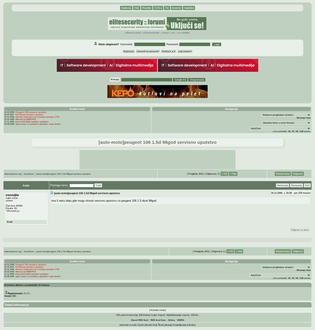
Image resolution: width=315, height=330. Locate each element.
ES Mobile (184, 32)
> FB (224, 173)
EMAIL (165, 32)
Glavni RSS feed (139, 320)
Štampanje (296, 185)
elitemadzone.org (12, 174)
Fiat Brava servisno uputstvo (29, 114)
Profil (9, 222)
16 (289, 131)
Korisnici (176, 8)
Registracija (128, 51)
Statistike (189, 8)
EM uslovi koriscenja (127, 315)
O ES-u (158, 8)
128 (301, 131)
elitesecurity (133, 32)
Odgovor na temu (300, 230)
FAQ (136, 8)
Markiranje (282, 185)
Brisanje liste (304, 118)
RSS (173, 32)
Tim (167, 8)
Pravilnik (146, 8)
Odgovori (298, 173)
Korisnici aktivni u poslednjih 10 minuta (26, 285)
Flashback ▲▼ (169, 51)
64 (297, 131)
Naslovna (126, 8)
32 (293, 131)
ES (182, 320)
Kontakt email (158, 310)
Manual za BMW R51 (25, 119)
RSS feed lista (158, 320)
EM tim (194, 315)
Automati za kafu (128, 325)
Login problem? (185, 51)
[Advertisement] (158, 159)
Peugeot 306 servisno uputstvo (30, 112)
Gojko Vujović (158, 315)
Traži (98, 185)
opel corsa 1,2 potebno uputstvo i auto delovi (37, 124)
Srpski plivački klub (147, 325)
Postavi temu (283, 173)
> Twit (233, 173)
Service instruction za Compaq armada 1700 (37, 117)
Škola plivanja (165, 325)
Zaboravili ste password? (148, 51)
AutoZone (29, 174)
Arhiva (171, 320)
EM (179, 320)
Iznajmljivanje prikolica (184, 325)
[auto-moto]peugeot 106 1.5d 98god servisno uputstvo (63, 174)
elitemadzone (151, 32)
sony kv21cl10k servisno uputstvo (31, 121)
